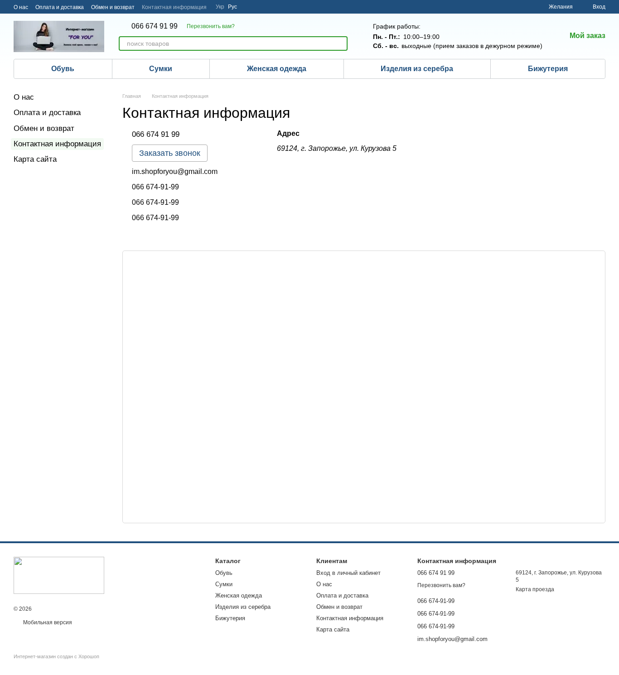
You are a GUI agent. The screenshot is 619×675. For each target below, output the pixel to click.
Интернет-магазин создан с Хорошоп (56, 656)
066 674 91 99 (154, 26)
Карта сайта (35, 159)
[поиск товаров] (340, 43)
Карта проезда (535, 589)
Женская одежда (276, 68)
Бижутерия (548, 68)
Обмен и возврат (113, 7)
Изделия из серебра (417, 68)
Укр (220, 7)
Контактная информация (174, 7)
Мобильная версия (47, 622)
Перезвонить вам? (211, 26)
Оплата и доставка (59, 7)
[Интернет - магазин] (59, 575)
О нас (21, 7)
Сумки (160, 68)
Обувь (62, 68)
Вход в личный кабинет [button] (348, 572)
